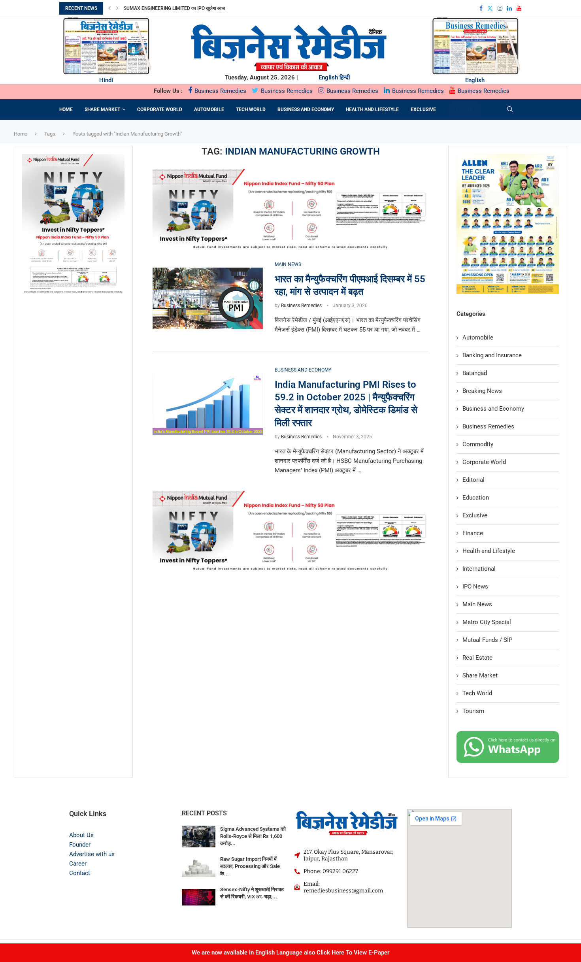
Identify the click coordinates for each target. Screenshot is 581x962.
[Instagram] (500, 8)
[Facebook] (481, 8)
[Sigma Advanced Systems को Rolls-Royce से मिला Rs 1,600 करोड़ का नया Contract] (198, 837)
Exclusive (423, 109)
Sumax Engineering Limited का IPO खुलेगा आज (174, 8)
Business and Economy (305, 109)
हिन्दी (345, 77)
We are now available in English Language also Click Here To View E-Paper (290, 952)
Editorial (473, 479)
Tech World (251, 109)
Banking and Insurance (492, 355)
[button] (109, 8)
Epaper (464, 109)
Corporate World (159, 109)
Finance (472, 533)
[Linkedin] (509, 8)
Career (78, 863)
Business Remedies (219, 90)
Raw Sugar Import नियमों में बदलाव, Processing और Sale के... (250, 866)
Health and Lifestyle (372, 109)
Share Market (102, 109)
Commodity (477, 444)
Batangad (474, 373)
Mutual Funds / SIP (487, 639)
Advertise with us (92, 854)
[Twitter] (490, 8)
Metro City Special (486, 622)
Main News (477, 604)
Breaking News (482, 390)
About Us (81, 835)
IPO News (475, 586)
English (328, 77)
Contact (79, 873)
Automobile (209, 109)
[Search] (510, 109)
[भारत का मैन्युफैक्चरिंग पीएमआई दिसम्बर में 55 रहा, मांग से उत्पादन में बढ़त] (208, 298)
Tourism (473, 711)
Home (66, 109)
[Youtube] (519, 8)
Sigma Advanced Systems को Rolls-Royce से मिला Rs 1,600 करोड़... (253, 836)
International (479, 568)
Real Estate (477, 657)
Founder (80, 844)
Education (475, 497)
